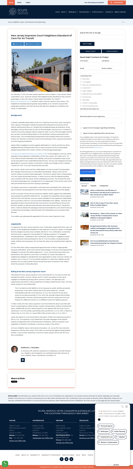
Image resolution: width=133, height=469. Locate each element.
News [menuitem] (19, 3)
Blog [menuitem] (11, 3)
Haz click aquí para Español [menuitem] (94, 3)
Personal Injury (84, 12)
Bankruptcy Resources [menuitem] (51, 455)
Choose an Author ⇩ (112, 51)
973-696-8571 (16, 438)
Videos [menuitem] (90, 455)
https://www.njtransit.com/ (21, 101)
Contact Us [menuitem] (109, 12)
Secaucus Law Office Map (88, 438)
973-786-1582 (19, 435)
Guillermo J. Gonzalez (34, 44)
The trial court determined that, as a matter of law (29, 154)
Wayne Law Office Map (17, 441)
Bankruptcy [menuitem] (35, 455)
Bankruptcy (72, 12)
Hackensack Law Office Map (43, 438)
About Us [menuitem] (25, 455)
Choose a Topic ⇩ (90, 51)
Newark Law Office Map (64, 443)
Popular (93, 186)
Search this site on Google (90, 33)
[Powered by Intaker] (116, 464)
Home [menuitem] (57, 12)
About (63, 12)
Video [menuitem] (28, 3)
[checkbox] (101, 92)
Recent (84, 186)
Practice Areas (97, 12)
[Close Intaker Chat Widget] (126, 406)
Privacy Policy (98, 147)
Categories (104, 186)
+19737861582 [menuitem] (118, 3)
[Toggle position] (122, 406)
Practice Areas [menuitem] (68, 455)
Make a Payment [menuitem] (120, 12)
